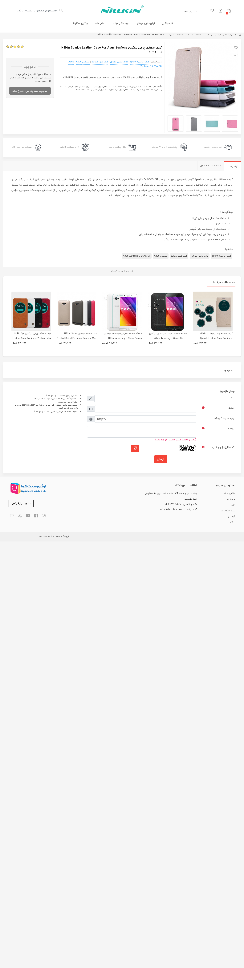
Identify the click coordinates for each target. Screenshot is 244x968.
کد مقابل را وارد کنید (223, 447)
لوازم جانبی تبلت (121, 23)
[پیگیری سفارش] (220, 11)
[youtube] (27, 516)
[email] (12, 516)
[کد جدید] (135, 448)
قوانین (231, 516)
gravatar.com (28, 405)
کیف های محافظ (100, 62)
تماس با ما (100, 23)
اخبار (233, 504)
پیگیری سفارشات (79, 23)
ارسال (160, 459)
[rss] (20, 516)
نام (232, 397)
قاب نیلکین (167, 23)
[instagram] (44, 516)
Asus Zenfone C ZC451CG (137, 256)
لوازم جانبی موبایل (146, 23)
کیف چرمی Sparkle (139, 62)
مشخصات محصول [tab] (210, 165)
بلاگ (232, 522)
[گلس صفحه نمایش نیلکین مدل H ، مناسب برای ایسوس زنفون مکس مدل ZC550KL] (122, 311)
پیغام (231, 428)
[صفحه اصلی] (240, 35)
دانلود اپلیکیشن (21, 503)
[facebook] (36, 516)
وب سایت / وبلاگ (224, 418)
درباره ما (231, 498)
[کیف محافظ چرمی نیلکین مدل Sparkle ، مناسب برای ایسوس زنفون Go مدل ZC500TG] (213, 311)
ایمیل (231, 407)
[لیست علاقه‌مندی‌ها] (212, 11)
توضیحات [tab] (232, 166)
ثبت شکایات (228, 510)
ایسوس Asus (202, 35)
